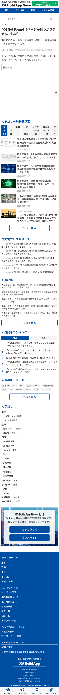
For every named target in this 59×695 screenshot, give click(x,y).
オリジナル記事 (9, 484)
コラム (6, 493)
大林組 (6, 458)
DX (14, 385)
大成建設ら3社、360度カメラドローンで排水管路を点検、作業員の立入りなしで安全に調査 (28, 286)
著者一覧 (5, 611)
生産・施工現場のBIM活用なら (29, 659)
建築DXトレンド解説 (12, 428)
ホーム (4, 24)
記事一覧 (5, 615)
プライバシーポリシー (28, 675)
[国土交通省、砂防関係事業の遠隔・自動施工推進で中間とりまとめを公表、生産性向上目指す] (8, 186)
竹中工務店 (8, 476)
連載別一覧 (6, 606)
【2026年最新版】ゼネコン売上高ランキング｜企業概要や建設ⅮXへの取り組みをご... (31, 344)
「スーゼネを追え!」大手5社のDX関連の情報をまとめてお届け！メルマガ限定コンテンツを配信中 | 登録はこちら (37, 218)
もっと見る (29, 228)
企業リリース (33, 385)
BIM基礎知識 (8, 441)
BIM (21, 385)
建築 (4, 389)
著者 (33, 10)
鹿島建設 (7, 462)
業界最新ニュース (10, 497)
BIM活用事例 (8, 445)
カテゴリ (19, 10)
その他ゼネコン (10, 480)
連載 (5, 488)
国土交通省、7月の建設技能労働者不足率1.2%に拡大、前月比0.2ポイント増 (37, 155)
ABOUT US (6, 647)
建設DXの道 (7, 581)
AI (11, 389)
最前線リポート (23, 389)
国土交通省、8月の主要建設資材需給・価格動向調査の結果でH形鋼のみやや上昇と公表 (37, 169)
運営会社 (28, 672)
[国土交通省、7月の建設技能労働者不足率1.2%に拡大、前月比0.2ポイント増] (8, 159)
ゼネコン (6, 454)
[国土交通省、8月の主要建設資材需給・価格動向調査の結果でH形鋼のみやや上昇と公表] (8, 171)
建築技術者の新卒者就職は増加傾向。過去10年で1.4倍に (31, 357)
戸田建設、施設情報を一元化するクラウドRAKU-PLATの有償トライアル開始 (29, 314)
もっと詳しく (29, 529)
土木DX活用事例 (10, 420)
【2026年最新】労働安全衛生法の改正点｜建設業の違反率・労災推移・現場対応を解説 (37, 199)
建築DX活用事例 (10, 433)
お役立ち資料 (7, 631)
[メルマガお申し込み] (8, 216)
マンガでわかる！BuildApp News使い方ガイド (24, 651)
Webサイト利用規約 (29, 669)
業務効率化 (48, 385)
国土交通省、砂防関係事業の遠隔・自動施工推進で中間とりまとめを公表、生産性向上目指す (36, 184)
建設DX (5, 385)
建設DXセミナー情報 (11, 636)
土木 (36, 389)
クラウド (46, 389)
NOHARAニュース (10, 501)
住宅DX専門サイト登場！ (44, 3)
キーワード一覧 (8, 620)
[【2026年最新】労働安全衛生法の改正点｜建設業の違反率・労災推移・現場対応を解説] (8, 201)
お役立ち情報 (47, 10)
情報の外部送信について (28, 681)
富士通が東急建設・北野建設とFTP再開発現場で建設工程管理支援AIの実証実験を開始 (36, 142)
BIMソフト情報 (9, 450)
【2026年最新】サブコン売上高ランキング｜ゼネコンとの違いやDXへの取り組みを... (31, 352)
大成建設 (7, 471)
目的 (7, 10)
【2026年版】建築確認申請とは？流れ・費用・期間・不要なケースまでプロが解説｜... (31, 371)
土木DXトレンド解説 (12, 416)
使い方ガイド (29, 537)
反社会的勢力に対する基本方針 (28, 678)
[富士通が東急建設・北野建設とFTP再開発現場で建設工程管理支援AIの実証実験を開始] (8, 144)
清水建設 (7, 467)
